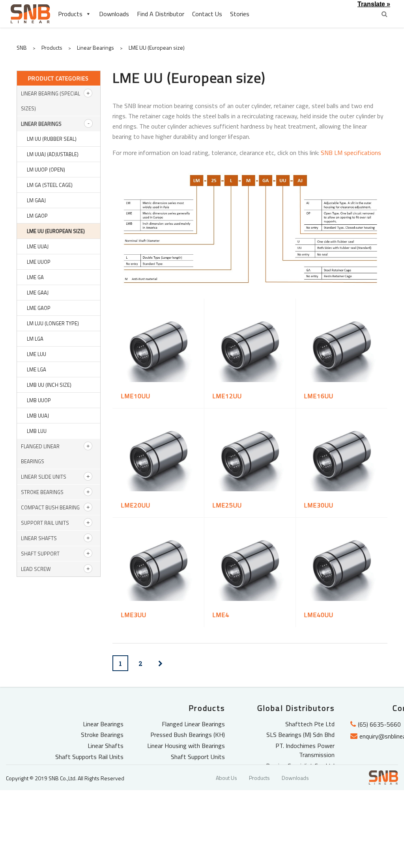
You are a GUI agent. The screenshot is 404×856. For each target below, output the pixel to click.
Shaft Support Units (198, 756)
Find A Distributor (160, 14)
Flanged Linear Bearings (193, 724)
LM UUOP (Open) (46, 169)
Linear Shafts (39, 538)
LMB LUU (37, 431)
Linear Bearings (41, 124)
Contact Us (207, 14)
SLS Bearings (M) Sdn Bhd (300, 734)
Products (70, 14)
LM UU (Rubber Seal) (52, 139)
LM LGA (35, 339)
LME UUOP (38, 262)
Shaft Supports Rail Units (89, 756)
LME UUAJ (38, 246)
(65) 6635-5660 (379, 724)
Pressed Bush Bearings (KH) (187, 734)
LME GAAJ (38, 293)
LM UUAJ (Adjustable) (53, 154)
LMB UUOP (39, 400)
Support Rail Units (45, 523)
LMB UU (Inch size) (49, 385)
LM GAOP (37, 216)
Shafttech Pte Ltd (310, 724)
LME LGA (36, 369)
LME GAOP (38, 308)
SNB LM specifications (351, 152)
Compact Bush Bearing (50, 507)
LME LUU (36, 354)
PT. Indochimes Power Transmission (305, 750)
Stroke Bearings (42, 492)
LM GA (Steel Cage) (50, 185)
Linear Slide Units (43, 477)
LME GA (35, 277)
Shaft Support (40, 554)
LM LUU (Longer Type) (53, 323)
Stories (239, 14)
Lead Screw (36, 569)
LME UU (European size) (56, 231)
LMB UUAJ (38, 416)
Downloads (114, 14)
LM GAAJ (36, 200)
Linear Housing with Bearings (186, 745)
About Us (226, 778)
